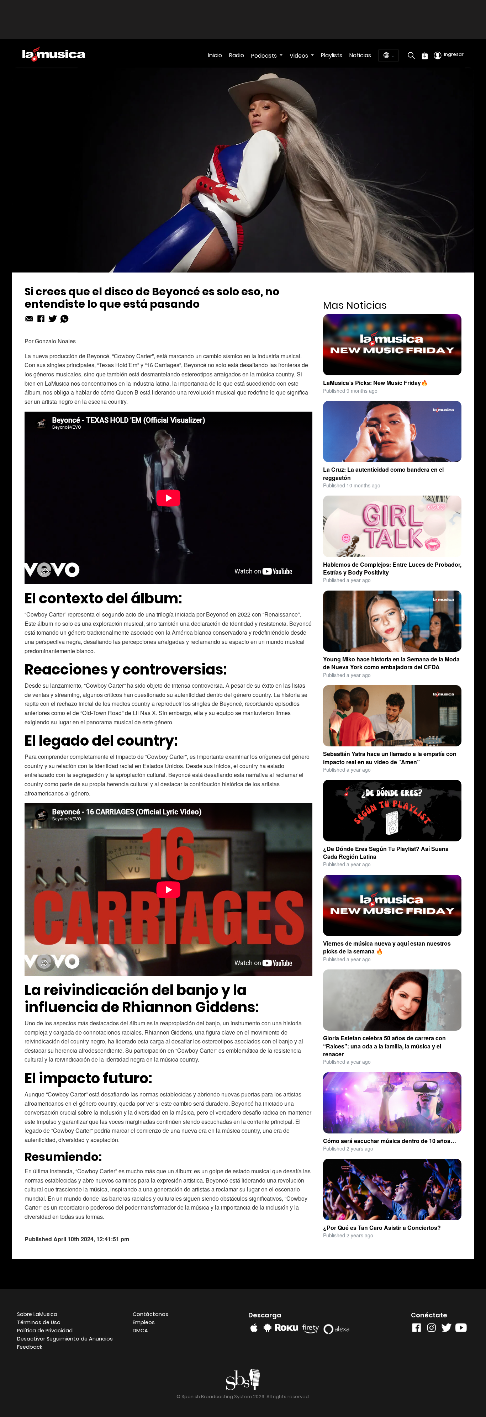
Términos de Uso (38, 1322)
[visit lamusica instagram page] (431, 1329)
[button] (69, 1339)
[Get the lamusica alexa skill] (338, 1327)
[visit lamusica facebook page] (416, 1329)
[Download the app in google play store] (267, 1327)
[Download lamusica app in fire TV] (311, 1327)
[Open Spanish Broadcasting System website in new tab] (243, 1379)
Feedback (29, 1346)
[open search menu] (409, 55)
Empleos (144, 1322)
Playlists (331, 55)
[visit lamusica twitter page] (446, 1329)
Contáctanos (150, 1314)
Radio (236, 55)
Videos (300, 55)
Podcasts (264, 55)
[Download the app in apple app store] (254, 1327)
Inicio (215, 55)
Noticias (360, 55)
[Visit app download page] (424, 55)
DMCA (140, 1330)
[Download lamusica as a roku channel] (287, 1327)
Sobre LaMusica (37, 1314)
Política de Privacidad (45, 1330)
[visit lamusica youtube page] (461, 1329)
